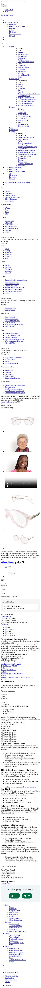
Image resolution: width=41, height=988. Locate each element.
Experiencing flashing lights (14, 339)
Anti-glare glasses (11, 337)
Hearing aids (22, 158)
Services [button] (8, 922)
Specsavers (8, 269)
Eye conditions (23, 118)
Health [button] (7, 933)
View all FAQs (23, 120)
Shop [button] (7, 905)
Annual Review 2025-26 (17, 960)
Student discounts (15, 918)
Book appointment (15, 167)
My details (12, 32)
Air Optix (8, 267)
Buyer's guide (22, 71)
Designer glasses (23, 60)
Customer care (14, 948)
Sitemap (7, 982)
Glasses (11, 47)
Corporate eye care (15, 928)
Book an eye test (23, 126)
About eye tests (14, 924)
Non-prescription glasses (26, 62)
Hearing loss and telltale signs (27, 147)
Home (3, 402)
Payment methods (15, 34)
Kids (6, 214)
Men (6, 210)
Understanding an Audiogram (27, 154)
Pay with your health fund (26, 101)
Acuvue (7, 265)
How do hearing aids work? (27, 152)
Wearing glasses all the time (14, 341)
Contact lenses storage (12, 335)
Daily (19, 90)
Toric (7, 258)
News (11, 958)
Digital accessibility (11, 976)
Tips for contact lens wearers (27, 99)
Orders (11, 30)
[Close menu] (2, 43)
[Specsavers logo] (7, 15)
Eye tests (12, 107)
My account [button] (9, 22)
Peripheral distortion (11, 333)
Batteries (20, 160)
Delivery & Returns (15, 950)
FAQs (20, 77)
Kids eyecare (22, 113)
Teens (7, 212)
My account (13, 175)
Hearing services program (26, 150)
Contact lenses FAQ (16, 954)
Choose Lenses (6, 616)
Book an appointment (25, 143)
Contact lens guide (24, 96)
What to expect (23, 139)
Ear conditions (22, 149)
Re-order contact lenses (17, 26)
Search (3, 2)
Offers (11, 128)
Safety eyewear (23, 124)
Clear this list (5, 884)
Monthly (20, 86)
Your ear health (14, 937)
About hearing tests (15, 926)
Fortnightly (21, 88)
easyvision (8, 271)
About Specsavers (15, 956)
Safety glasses (22, 56)
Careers (11, 962)
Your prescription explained (14, 324)
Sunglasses (21, 58)
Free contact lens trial (25, 103)
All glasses (10, 402)
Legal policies (9, 978)
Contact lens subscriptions (17, 931)
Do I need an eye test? (12, 321)
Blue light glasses (23, 54)
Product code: (5, 597)
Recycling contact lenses (26, 98)
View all (20, 92)
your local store (31, 787)
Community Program (16, 952)
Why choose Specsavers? (26, 137)
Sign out (12, 36)
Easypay (12, 28)
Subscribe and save (11, 282)
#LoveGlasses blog (24, 75)
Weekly (20, 84)
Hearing (12, 132)
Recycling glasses (23, 67)
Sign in (15, 22)
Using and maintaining (25, 164)
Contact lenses (14, 79)
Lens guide (21, 69)
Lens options (22, 65)
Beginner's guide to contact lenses (29, 94)
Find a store (9, 10)
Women (7, 208)
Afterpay (21, 73)
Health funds (13, 130)
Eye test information (24, 116)
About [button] (7, 946)
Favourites (12, 24)
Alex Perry (8, 562)
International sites (11, 980)
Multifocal (8, 256)
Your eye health (23, 115)
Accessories (22, 166)
